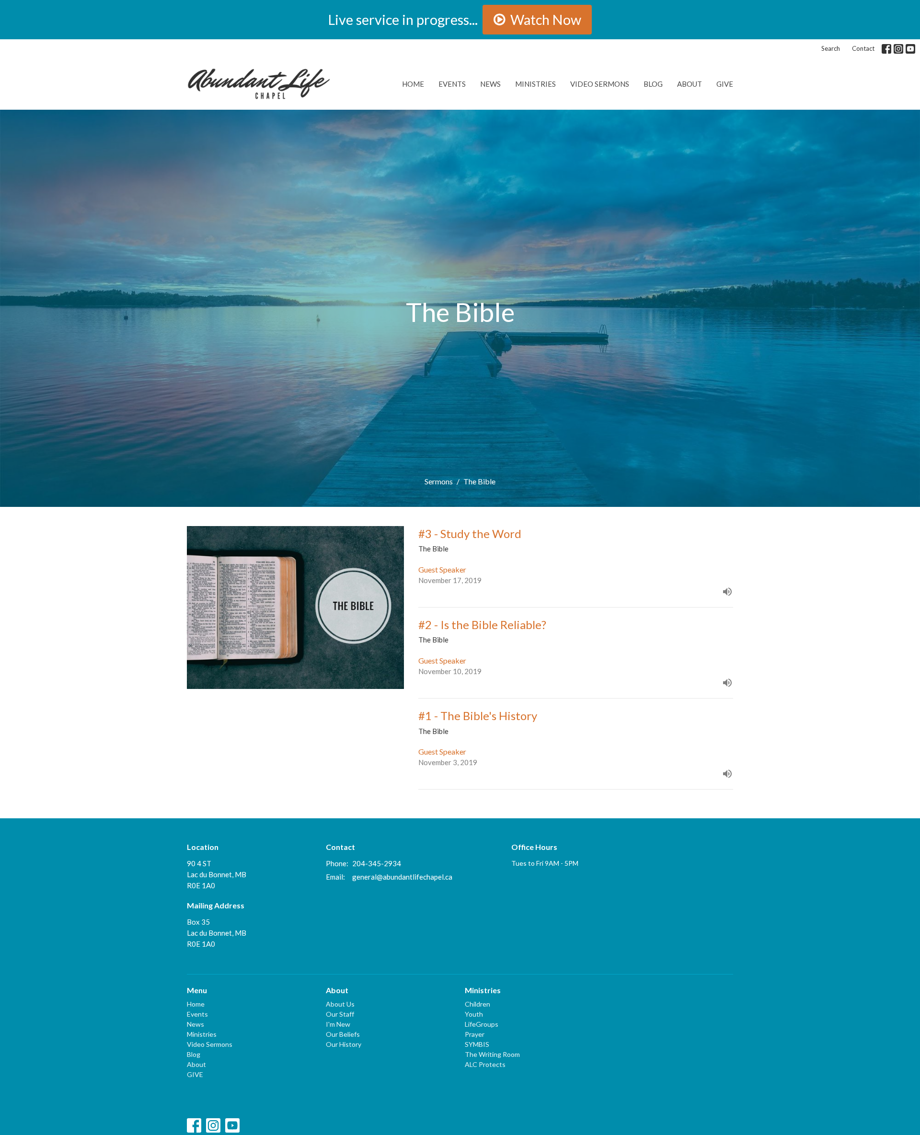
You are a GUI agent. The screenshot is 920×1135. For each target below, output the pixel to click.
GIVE (724, 84)
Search (830, 48)
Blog (653, 84)
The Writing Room (492, 1054)
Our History (343, 1044)
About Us (340, 1004)
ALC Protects (485, 1064)
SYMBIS (477, 1044)
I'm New (338, 1024)
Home (413, 84)
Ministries (535, 84)
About (689, 84)
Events (452, 84)
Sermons (439, 481)
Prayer (474, 1034)
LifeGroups (481, 1024)
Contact (863, 48)
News (490, 84)
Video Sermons (599, 84)
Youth (474, 1014)
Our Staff (340, 1014)
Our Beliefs (343, 1034)
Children (477, 1004)
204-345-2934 (376, 863)
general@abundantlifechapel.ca (402, 876)
